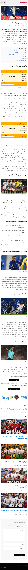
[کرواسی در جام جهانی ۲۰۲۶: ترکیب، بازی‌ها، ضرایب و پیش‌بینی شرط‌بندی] (14, 475)
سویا (24, 31)
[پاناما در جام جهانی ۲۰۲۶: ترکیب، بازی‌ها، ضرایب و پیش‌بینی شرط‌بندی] (14, 426)
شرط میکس (13, 95)
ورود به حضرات (14, 380)
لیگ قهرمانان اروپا (5, 29)
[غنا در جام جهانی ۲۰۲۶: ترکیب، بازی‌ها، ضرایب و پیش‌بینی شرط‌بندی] (14, 451)
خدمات (2, 567)
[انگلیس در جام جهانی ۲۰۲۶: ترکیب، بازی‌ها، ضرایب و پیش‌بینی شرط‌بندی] (14, 500)
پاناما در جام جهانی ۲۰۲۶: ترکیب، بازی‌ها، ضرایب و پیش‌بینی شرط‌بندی (14, 437)
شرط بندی (12, 383)
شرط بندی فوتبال (9, 31)
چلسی (20, 31)
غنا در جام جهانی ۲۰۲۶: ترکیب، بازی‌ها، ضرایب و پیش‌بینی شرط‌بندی (15, 462)
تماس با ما (6, 567)
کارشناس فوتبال (24, 441)
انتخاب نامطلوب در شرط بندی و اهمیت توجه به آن (5, 399)
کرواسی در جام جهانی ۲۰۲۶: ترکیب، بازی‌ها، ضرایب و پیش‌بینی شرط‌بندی (14, 486)
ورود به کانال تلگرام (14, 389)
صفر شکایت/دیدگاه (11, 25)
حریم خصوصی (15, 567)
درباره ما (10, 567)
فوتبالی (26, 25)
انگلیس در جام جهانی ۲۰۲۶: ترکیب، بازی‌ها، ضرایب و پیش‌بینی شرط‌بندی (14, 511)
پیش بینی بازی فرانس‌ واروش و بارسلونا (24, 398)
